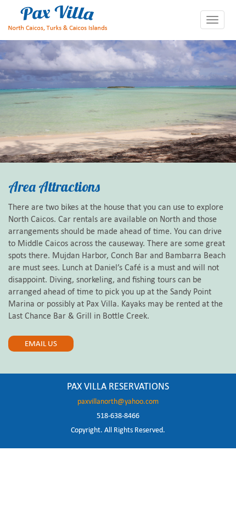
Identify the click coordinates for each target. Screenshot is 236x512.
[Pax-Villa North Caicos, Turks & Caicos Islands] (57, 17)
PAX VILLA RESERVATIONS (118, 386)
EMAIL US (41, 343)
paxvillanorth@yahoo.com (118, 401)
